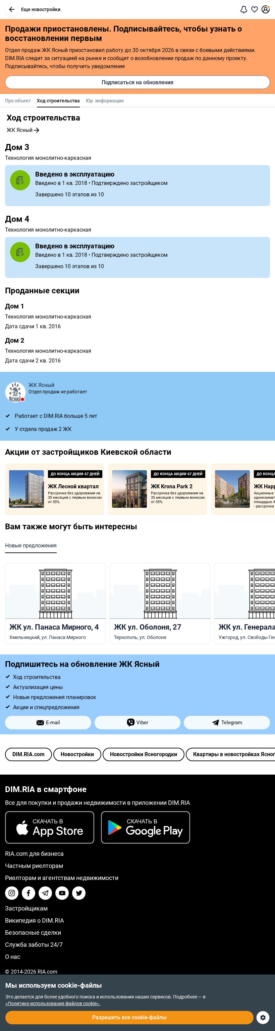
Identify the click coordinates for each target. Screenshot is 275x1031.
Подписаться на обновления (137, 82)
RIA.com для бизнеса (34, 853)
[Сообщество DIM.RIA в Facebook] (28, 893)
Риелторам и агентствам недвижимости (61, 877)
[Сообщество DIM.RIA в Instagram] (11, 893)
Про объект (18, 100)
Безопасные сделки (33, 932)
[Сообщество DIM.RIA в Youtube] (62, 893)
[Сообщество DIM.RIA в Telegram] (45, 893)
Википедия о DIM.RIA (34, 920)
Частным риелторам (34, 865)
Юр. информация (105, 100)
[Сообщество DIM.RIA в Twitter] (79, 893)
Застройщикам (26, 908)
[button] (11, 9)
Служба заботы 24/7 (34, 944)
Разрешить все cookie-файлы (129, 1017)
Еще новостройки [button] (40, 9)
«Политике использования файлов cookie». (52, 1003)
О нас (12, 956)
